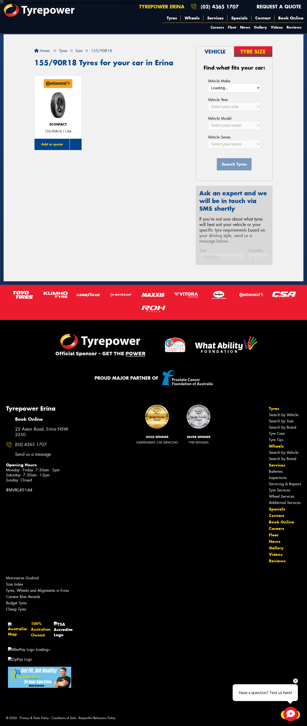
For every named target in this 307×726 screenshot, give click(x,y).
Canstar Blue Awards (23, 596)
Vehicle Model (219, 118)
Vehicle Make (219, 81)
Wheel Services (281, 496)
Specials (239, 18)
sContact (58, 124)
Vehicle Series (219, 137)
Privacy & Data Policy (34, 718)
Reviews (294, 27)
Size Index (14, 584)
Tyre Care (277, 433)
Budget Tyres (16, 603)
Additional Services (285, 502)
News (245, 27)
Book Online (290, 18)
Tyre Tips (276, 439)
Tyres (172, 18)
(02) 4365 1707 (220, 7)
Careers (217, 27)
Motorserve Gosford (22, 578)
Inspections (278, 477)
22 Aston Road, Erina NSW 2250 (41, 432)
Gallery (260, 27)
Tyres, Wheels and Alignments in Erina (37, 590)
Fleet (232, 27)
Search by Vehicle (283, 414)
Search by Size (281, 421)
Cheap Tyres (16, 609)
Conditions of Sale (63, 718)
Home (44, 50)
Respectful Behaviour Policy (97, 718)
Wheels (192, 18)
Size (202, 250)
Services (215, 18)
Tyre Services (279, 490)
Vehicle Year (218, 99)
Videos (277, 27)
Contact (263, 18)
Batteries (276, 471)
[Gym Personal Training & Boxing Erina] (39, 677)
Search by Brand (282, 427)
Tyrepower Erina (160, 7)
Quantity (255, 250)
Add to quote (52, 144)
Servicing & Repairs (285, 483)
